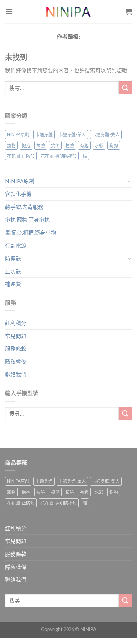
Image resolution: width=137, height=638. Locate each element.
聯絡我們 (15, 374)
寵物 (11, 145)
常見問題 (15, 336)
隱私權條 (15, 361)
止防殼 (13, 271)
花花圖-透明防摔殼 (59, 156)
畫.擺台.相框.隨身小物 (30, 232)
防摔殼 (13, 258)
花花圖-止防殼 (21, 156)
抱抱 (26, 145)
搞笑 (55, 145)
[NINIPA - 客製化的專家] (68, 11)
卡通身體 (44, 134)
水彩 (99, 145)
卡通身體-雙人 (106, 134)
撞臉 (70, 145)
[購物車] (128, 11)
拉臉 (40, 145)
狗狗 (113, 145)
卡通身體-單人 (72, 134)
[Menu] (9, 11)
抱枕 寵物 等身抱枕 (27, 219)
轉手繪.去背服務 (24, 207)
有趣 (84, 145)
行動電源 (15, 245)
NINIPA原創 (18, 134)
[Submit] (125, 87)
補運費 (13, 284)
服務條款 (15, 348)
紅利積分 (15, 323)
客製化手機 (18, 194)
